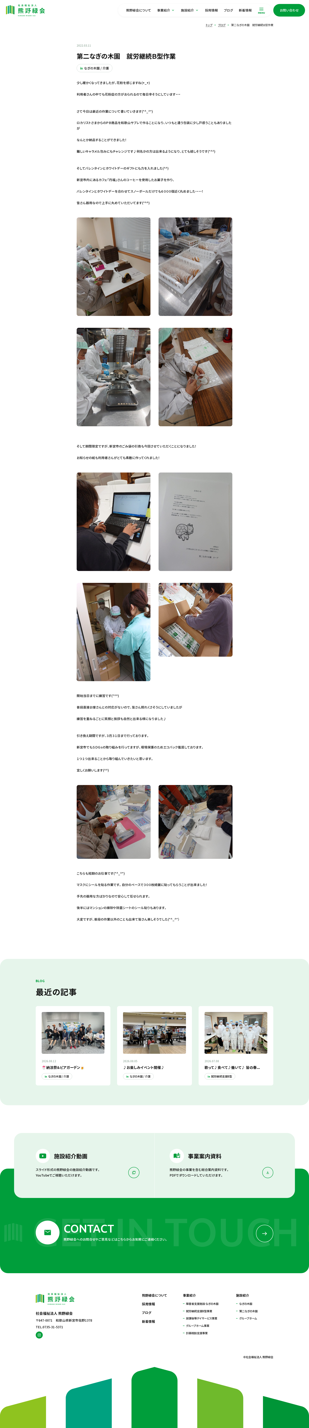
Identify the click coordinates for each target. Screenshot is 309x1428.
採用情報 (211, 10)
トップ (209, 25)
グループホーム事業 (197, 1326)
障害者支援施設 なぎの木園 (202, 1304)
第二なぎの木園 (248, 1311)
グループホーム (248, 1318)
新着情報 (245, 10)
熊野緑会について (138, 10)
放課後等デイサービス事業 (201, 1318)
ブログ (228, 10)
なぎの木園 (245, 1304)
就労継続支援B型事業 (199, 1311)
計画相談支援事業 (197, 1333)
